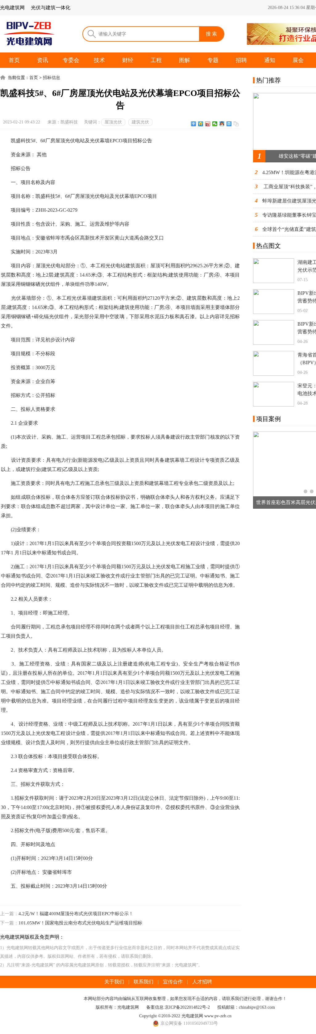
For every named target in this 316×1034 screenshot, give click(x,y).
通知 (269, 60)
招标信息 (51, 77)
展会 (298, 60)
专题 (212, 60)
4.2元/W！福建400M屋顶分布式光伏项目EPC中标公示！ (76, 913)
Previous (262, 470)
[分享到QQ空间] (200, 123)
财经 (127, 60)
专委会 (71, 60)
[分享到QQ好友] (222, 123)
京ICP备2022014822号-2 (187, 1007)
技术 (99, 60)
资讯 (42, 60)
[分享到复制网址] (236, 123)
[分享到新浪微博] (207, 123)
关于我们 (114, 981)
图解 (184, 60)
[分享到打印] (229, 123)
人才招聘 (202, 981)
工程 (156, 60)
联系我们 (143, 981)
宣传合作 (173, 981)
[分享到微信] (215, 123)
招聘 (241, 60)
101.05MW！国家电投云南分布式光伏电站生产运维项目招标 (80, 922)
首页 (14, 60)
